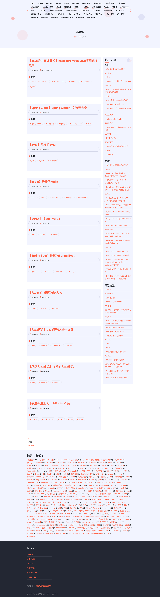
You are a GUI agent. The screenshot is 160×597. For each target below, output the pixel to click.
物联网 (89, 491)
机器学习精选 (91, 530)
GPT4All (38, 496)
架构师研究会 (32, 572)
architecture (54, 513)
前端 (106, 513)
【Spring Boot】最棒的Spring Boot (118, 81)
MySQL (114, 519)
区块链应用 (109, 115)
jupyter (84, 502)
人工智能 (74, 460)
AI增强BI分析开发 (56, 10)
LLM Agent (122, 485)
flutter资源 (49, 533)
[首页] (27, 10)
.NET (84, 505)
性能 (50, 530)
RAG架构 (104, 485)
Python (38, 465)
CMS (62, 482)
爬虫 (86, 525)
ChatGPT (43, 10)
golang (29, 462)
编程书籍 (30, 528)
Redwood (50, 488)
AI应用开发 (96, 10)
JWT (114, 488)
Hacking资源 (125, 528)
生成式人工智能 (69, 488)
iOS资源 (30, 533)
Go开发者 (92, 462)
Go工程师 (49, 462)
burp (49, 519)
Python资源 (42, 508)
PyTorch (68, 522)
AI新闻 (58, 3)
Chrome (72, 494)
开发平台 (91, 17)
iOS (57, 474)
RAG (98, 468)
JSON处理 (122, 488)
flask (38, 530)
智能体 (112, 465)
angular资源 (40, 528)
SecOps (107, 150)
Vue (46, 465)
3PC (86, 494)
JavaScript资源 (74, 533)
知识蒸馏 (53, 525)
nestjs (70, 525)
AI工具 (106, 7)
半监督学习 (124, 511)
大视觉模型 (98, 3)
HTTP (47, 511)
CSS (68, 482)
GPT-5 (29, 494)
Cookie (103, 465)
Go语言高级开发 (87, 474)
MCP (110, 477)
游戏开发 (99, 482)
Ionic (68, 516)
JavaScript (41, 468)
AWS (97, 474)
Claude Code (39, 494)
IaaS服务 (108, 96)
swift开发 (112, 522)
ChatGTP (81, 462)
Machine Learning (69, 505)
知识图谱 (93, 502)
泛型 (34, 511)
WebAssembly (32, 482)
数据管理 (67, 7)
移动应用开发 (124, 496)
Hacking (100, 505)
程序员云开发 (32, 577)
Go (59, 460)
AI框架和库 (124, 7)
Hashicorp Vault (58, 81)
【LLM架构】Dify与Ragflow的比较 (117, 225)
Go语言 (51, 460)
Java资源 (44, 345)
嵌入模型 (76, 513)
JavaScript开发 (74, 14)
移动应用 (108, 134)
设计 (44, 530)
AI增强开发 (85, 10)
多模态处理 (86, 3)
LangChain (118, 460)
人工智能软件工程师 (103, 494)
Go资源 (68, 485)
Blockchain (110, 482)
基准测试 (60, 499)
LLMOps (61, 468)
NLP (49, 471)
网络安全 (98, 491)
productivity (86, 513)
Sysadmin (58, 530)
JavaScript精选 (60, 533)
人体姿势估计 (78, 516)
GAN (113, 502)
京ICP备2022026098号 (44, 586)
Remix (124, 494)
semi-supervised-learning (37, 513)
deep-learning (122, 516)
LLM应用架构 (48, 7)
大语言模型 (109, 3)
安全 (116, 471)
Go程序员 (60, 462)
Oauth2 (86, 499)
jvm (32, 160)
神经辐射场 (31, 516)
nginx (121, 499)
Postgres (96, 508)
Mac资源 (125, 530)
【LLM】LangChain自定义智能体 (117, 255)
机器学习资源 (58, 485)
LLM (66, 460)
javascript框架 (38, 488)
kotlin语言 (69, 197)
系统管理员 (69, 530)
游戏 (87, 519)
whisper (111, 474)
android (121, 465)
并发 (93, 499)
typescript (108, 468)
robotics (30, 525)
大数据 (91, 505)
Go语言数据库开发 (73, 499)
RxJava (33, 308)
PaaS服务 (108, 340)
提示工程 (71, 462)
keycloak (46, 502)
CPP (47, 516)
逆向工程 (30, 505)
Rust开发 (86, 533)
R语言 (93, 511)
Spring (62, 124)
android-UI (115, 530)
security (57, 491)
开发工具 (75, 496)
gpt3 (65, 502)
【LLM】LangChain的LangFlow (116, 251)
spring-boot (36, 271)
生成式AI (75, 3)
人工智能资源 (117, 525)
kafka (116, 479)
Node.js (106, 496)
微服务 (81, 419)
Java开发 (110, 14)
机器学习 (39, 462)
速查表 (50, 528)
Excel (97, 485)
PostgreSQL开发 (58, 511)
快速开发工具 (49, 419)
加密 (65, 508)
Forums (30, 554)
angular (85, 460)
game (94, 519)
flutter (128, 491)
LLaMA (72, 479)
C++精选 (106, 525)
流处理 (61, 516)
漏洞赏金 (52, 522)
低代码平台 (109, 154)
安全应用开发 (110, 298)
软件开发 (100, 14)
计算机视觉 (82, 477)
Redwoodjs (72, 471)
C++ (103, 474)
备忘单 (126, 525)
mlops (41, 471)
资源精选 (53, 160)
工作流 (72, 502)
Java (33, 86)
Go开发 (107, 77)
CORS (52, 499)
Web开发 (121, 14)
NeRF (122, 513)
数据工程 (103, 522)
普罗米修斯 (65, 513)
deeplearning (97, 533)
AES (59, 508)
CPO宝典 (30, 563)
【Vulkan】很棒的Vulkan (114, 119)
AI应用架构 (35, 7)
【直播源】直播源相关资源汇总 (116, 146)
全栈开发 (124, 471)
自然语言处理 (99, 471)
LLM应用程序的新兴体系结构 (115, 352)
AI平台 (114, 7)
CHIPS (80, 494)
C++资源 (118, 505)
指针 (40, 511)
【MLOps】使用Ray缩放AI (114, 360)
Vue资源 (39, 533)
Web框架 (43, 499)
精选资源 (93, 465)
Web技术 (83, 465)
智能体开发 (108, 10)
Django (56, 505)
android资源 (103, 530)
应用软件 (80, 17)
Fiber (88, 508)
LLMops (77, 7)
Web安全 (120, 482)
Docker (48, 505)
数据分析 (54, 482)
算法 (90, 477)
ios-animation (41, 525)
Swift (90, 485)
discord (114, 511)
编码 (95, 513)
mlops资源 (81, 528)
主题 (99, 499)
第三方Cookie (60, 471)
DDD (97, 528)
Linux (37, 474)
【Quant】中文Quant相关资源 (116, 100)
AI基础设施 (96, 7)
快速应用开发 (110, 142)
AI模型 (33, 10)
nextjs (29, 485)
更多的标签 (31, 536)
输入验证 (73, 508)
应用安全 (39, 505)
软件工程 (30, 502)
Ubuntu (30, 496)
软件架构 (44, 17)
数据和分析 (49, 14)
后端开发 (108, 317)
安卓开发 (62, 525)
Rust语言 (114, 513)
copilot (117, 494)
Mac (126, 505)
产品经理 (90, 468)
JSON (45, 477)
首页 (33, 3)
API (105, 491)
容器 (98, 525)
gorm (100, 479)
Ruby (111, 491)
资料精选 (51, 124)
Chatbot (57, 519)
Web (60, 522)
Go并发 (29, 491)
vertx (33, 234)
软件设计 (54, 17)
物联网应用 (109, 123)
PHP (83, 485)
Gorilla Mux (106, 508)
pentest (30, 522)
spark (53, 516)
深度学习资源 (103, 511)
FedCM (127, 477)
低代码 (29, 499)
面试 (92, 525)
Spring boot (85, 81)
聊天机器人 (120, 10)
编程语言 (62, 14)
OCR (81, 519)
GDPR (59, 488)
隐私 (70, 491)
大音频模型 (121, 3)
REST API (108, 479)
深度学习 (65, 465)
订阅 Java (30, 445)
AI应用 (40, 3)
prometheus (104, 502)
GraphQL (49, 474)
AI (43, 474)
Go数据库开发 (119, 508)
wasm (72, 477)
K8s (75, 511)
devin (113, 485)
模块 (28, 511)
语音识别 (30, 479)
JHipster (34, 419)
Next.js (51, 468)
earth (114, 499)
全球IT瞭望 (31, 559)
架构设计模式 (106, 528)
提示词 (118, 462)
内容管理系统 (104, 519)
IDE (45, 522)
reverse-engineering (89, 522)
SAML (108, 488)
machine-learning (79, 482)
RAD (61, 419)
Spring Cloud (77, 124)
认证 (64, 491)
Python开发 (88, 14)
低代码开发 (82, 479)
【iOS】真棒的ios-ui (112, 138)
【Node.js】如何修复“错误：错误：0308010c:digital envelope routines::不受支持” (118, 262)
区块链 (109, 471)
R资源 (90, 528)
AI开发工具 (51, 494)
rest (120, 522)
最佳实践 (85, 496)
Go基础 (29, 465)
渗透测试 (109, 505)
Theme (106, 499)
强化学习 (30, 530)
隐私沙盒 (118, 477)
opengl (38, 522)
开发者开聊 (31, 568)
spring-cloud (36, 124)
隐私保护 (30, 477)
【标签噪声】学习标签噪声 (115, 69)
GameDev (44, 482)
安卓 (81, 468)
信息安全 (119, 491)
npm (65, 519)
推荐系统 (124, 479)
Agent (38, 477)
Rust (96, 477)
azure (38, 502)
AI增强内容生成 (72, 10)
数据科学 (65, 474)
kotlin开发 (55, 197)
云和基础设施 (67, 17)
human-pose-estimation (95, 516)
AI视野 (66, 3)
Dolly (114, 496)
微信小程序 (31, 508)
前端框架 (30, 468)
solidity (78, 525)
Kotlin (33, 197)
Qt (101, 513)
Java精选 (57, 345)
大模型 (110, 462)
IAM (36, 499)
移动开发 (34, 17)
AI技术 (49, 3)
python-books (125, 519)
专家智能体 (62, 494)
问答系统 (66, 496)
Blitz (28, 488)
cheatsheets (60, 528)
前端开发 (106, 460)
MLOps (86, 7)
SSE (92, 494)
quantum (73, 519)
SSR (98, 496)
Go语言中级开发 (85, 471)
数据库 (76, 522)
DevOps (108, 73)
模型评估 (47, 496)
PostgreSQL (31, 471)
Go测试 (92, 479)
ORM (81, 508)
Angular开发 (41, 479)
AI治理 (58, 7)
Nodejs (76, 485)
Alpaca (91, 488)
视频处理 (110, 516)
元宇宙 (40, 516)
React (102, 462)
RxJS (93, 496)
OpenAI (29, 474)
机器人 (91, 482)
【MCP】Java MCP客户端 (114, 327)
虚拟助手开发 (36, 14)
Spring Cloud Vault (38, 81)
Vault (73, 81)
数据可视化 (63, 477)
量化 (115, 528)
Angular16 (82, 488)
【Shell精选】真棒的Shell (114, 104)
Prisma (119, 474)
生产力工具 (57, 502)
